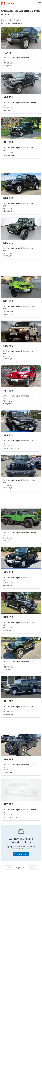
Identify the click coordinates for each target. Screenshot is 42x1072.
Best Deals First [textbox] (14, 23)
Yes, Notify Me (21, 854)
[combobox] (15, 23)
